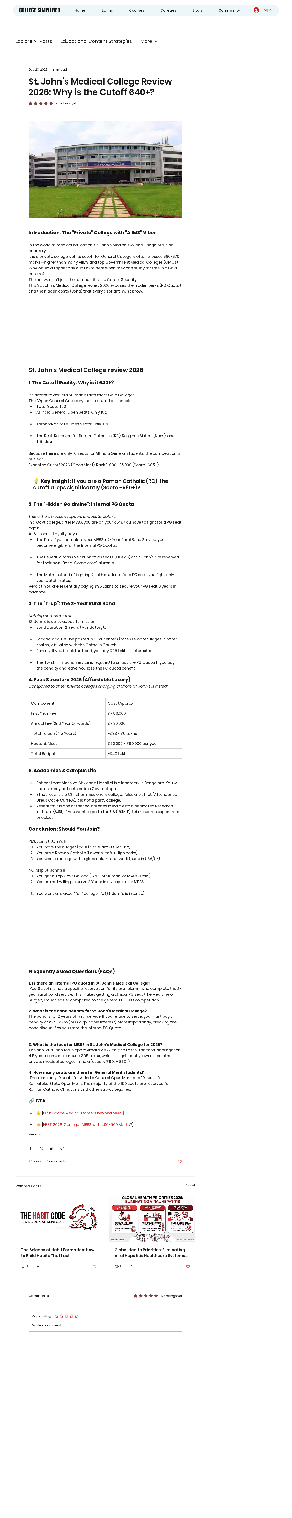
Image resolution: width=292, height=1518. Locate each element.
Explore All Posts (34, 41)
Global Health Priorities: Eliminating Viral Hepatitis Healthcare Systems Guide (150, 1252)
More (146, 41)
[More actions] (179, 69)
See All (190, 1185)
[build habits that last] (59, 1217)
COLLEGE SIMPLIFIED (39, 10)
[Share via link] (62, 1148)
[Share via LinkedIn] (52, 1148)
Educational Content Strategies (96, 41)
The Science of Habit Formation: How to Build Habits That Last (58, 1252)
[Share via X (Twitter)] (41, 1148)
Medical (35, 1134)
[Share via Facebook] (31, 1148)
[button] (102, 10)
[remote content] (105, 330)
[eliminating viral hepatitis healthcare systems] (152, 1217)
